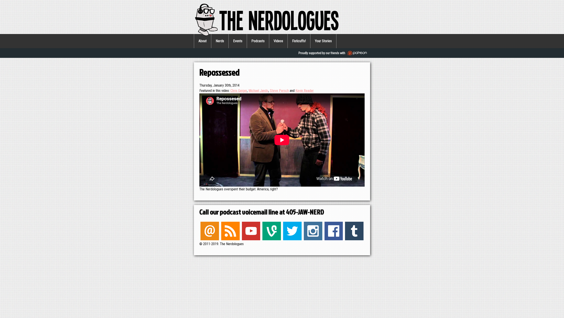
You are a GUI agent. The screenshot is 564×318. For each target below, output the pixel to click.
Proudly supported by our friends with (322, 53)
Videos (278, 41)
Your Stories (323, 41)
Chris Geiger (238, 91)
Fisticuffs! (299, 41)
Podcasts (258, 41)
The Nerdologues (279, 19)
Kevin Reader (304, 91)
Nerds (220, 41)
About (203, 41)
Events (237, 41)
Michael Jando (258, 91)
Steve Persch (279, 91)
